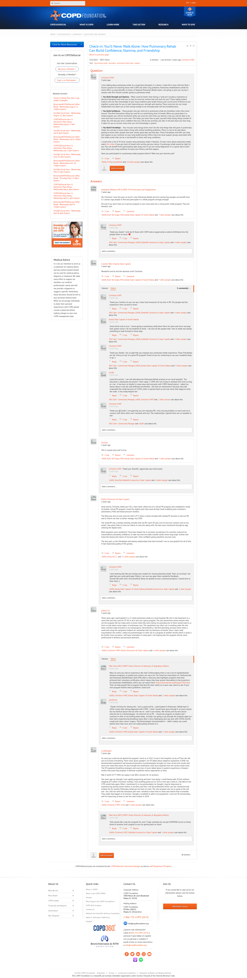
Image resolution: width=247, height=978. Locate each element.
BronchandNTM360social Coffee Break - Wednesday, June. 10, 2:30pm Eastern (67, 163)
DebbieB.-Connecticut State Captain (155, 242)
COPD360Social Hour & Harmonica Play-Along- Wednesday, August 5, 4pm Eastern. (64, 123)
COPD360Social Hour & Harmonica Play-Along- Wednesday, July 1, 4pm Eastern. (66, 148)
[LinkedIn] (138, 954)
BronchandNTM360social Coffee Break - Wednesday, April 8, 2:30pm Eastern (67, 204)
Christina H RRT (188, 60)
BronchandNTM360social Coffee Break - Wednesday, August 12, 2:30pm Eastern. (67, 106)
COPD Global (53, 900)
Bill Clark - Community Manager (122, 242)
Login (193, 2)
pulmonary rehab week (125, 63)
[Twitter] (132, 954)
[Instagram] (144, 954)
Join (187, 2)
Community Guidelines (127, 973)
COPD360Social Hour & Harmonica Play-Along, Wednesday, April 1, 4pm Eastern (67, 195)
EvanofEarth (117, 162)
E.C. (115, 556)
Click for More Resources (64, 44)
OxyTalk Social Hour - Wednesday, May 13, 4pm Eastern (67, 170)
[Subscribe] (193, 45)
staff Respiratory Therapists (160, 866)
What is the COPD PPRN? (95, 893)
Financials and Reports (57, 905)
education (112, 63)
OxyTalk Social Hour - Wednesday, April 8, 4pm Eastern (67, 211)
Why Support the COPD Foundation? (100, 901)
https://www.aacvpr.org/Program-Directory (173, 682)
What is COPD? (92, 889)
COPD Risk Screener (93, 905)
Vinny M (110, 556)
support (137, 63)
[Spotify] (141, 960)
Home (52, 34)
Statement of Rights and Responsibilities (155, 973)
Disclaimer (101, 973)
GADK (104, 162)
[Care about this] (187, 45)
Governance (53, 910)
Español (89, 921)
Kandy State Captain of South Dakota (139, 215)
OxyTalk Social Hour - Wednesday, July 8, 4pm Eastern (67, 131)
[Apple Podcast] (135, 960)
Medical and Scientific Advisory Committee (102, 913)
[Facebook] (127, 954)
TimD (123, 805)
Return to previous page (99, 54)
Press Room (53, 895)
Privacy (111, 973)
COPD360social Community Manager (125, 866)
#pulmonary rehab (101, 63)
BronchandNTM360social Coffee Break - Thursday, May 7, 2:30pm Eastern (67, 178)
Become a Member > (67, 69)
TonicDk (118, 480)
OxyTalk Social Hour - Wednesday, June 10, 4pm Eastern (67, 155)
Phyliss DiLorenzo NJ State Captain (135, 650)
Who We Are (53, 890)
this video (111, 144)
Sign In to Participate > (67, 80)
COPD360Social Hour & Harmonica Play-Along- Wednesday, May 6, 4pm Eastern (66, 187)
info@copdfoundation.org (136, 945)
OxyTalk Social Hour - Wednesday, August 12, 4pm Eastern (67, 114)
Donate (190, 12)
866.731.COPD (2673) (139, 933)
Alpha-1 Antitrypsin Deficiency (98, 917)
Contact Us (90, 909)
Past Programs (53, 915)
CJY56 (109, 162)
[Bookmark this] (190, 45)
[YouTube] (149, 954)
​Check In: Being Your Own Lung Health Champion (66, 99)
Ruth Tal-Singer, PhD (115, 215)
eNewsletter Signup (180, 906)
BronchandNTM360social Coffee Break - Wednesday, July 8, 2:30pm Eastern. (67, 139)
